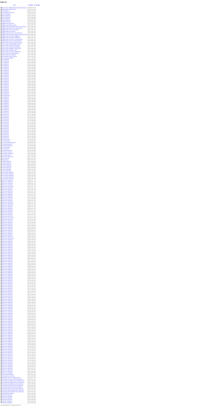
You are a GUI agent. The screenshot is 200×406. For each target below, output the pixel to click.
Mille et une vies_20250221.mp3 (7, 299)
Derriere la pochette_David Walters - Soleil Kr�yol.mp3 (11, 46)
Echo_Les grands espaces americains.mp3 (9, 142)
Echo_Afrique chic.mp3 (6, 139)
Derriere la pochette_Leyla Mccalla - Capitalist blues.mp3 (11, 51)
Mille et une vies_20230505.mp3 (7, 205)
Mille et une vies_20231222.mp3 (7, 220)
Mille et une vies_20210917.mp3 (7, 183)
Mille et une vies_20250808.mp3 (7, 333)
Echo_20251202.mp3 (5, 125)
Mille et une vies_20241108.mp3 (7, 286)
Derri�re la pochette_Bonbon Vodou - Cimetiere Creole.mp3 (12, 28)
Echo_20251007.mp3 (5, 112)
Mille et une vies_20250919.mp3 (7, 343)
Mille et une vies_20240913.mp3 (7, 274)
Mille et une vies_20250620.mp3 (7, 322)
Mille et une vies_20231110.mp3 (7, 214)
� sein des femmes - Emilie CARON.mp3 (9, 9)
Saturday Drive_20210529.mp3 (7, 399)
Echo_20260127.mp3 (5, 137)
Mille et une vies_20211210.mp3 (7, 187)
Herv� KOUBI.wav (5, 159)
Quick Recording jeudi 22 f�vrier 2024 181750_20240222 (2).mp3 (13, 382)
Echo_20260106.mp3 (5, 133)
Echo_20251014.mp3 (5, 114)
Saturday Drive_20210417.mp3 (7, 394)
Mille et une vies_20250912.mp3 (7, 341)
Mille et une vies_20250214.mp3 (7, 297)
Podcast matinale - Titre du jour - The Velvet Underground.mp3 (12, 379)
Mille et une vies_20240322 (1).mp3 (8, 238)
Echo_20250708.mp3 (5, 90)
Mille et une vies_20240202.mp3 (7, 230)
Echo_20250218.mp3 (5, 62)
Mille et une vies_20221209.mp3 (7, 200)
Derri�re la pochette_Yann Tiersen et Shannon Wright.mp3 (12, 40)
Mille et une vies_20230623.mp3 (7, 208)
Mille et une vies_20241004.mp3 (7, 278)
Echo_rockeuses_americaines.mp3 (7, 156)
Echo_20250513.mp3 (5, 78)
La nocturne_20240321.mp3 (6, 167)
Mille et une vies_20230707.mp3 (7, 211)
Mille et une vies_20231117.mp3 (7, 216)
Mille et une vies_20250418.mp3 (7, 308)
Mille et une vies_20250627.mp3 (7, 324)
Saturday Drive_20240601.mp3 (7, 402)
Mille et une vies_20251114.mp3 (7, 355)
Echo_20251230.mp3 (5, 131)
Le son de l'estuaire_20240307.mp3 (8, 175)
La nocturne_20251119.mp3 (6, 170)
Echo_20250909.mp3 (5, 106)
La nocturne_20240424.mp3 (6, 169)
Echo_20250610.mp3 (5, 84)
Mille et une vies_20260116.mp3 (7, 369)
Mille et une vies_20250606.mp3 (7, 319)
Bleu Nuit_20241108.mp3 (6, 15)
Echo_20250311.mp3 (5, 67)
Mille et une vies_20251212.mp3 (7, 361)
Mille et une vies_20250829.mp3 (7, 338)
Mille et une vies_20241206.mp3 (7, 292)
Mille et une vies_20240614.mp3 (7, 256)
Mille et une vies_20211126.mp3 (7, 184)
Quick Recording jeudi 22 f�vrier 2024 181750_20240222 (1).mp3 (13, 380)
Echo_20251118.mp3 (5, 122)
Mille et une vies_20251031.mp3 (7, 352)
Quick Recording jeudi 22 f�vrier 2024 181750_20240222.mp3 (12, 383)
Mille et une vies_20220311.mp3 (7, 189)
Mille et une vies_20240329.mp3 (7, 241)
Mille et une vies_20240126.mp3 (7, 228)
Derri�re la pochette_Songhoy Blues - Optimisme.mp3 (11, 37)
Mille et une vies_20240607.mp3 (7, 255)
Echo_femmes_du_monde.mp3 (7, 151)
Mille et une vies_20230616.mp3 (7, 206)
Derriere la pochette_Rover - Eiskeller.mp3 (9, 54)
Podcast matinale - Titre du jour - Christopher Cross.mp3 (11, 377)
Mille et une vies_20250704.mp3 (7, 325)
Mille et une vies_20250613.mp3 (7, 321)
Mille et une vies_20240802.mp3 (7, 264)
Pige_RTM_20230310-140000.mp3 (8, 374)
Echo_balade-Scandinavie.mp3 (7, 150)
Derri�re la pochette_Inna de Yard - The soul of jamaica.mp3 (12, 32)
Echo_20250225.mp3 (5, 64)
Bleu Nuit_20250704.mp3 (6, 17)
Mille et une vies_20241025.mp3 (7, 283)
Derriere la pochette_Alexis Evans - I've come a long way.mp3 (12, 42)
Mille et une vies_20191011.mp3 (7, 180)
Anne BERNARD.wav (6, 10)
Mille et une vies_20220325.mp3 (7, 192)
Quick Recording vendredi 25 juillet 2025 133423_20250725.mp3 (13, 390)
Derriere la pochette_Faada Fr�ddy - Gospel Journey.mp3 (11, 48)
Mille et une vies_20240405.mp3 (7, 242)
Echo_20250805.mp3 (5, 98)
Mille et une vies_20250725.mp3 (7, 330)
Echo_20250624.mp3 (5, 87)
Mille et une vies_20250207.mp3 (7, 296)
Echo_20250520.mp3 (5, 79)
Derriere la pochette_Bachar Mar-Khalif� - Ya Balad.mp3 (11, 43)
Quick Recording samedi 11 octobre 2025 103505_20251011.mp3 (13, 388)
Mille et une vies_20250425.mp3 (7, 310)
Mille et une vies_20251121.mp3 (7, 357)
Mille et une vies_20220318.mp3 (7, 191)
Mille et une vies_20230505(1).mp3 (8, 203)
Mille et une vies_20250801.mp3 (7, 332)
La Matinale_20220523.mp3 (6, 161)
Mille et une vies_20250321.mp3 (7, 303)
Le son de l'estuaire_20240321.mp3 (8, 178)
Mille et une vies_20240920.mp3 (7, 275)
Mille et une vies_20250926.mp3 (7, 344)
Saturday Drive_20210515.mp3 (7, 397)
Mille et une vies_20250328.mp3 (7, 305)
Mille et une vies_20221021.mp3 (7, 198)
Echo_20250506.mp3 (5, 76)
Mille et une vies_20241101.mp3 (7, 285)
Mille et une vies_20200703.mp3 (7, 181)
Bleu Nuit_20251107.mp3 (6, 18)
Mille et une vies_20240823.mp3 (7, 269)
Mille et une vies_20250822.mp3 (7, 336)
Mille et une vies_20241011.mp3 (7, 280)
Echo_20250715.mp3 (5, 92)
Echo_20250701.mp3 (5, 89)
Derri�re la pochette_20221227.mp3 (8, 23)
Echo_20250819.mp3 (5, 101)
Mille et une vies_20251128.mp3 (7, 358)
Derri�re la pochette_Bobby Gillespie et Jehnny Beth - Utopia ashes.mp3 (14, 26)
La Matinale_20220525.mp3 (6, 164)
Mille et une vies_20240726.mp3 (7, 263)
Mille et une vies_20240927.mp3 (7, 277)
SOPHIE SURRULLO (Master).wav (8, 393)
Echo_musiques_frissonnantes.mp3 (7, 153)
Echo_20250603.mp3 (5, 82)
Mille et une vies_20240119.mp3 (7, 227)
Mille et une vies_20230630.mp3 (7, 209)
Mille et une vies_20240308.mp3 (7, 234)
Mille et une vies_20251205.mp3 (7, 360)
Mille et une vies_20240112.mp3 (7, 225)
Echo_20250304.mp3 (5, 65)
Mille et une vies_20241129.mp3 (7, 291)
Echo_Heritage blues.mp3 (6, 140)
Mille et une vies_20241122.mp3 (7, 289)
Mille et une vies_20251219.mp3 (7, 363)
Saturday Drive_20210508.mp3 (7, 396)
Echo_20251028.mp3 (5, 117)
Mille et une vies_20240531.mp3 (7, 253)
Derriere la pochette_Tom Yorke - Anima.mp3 (9, 56)
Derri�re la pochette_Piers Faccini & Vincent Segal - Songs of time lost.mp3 (14, 34)
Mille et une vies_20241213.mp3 (7, 294)
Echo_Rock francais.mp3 (6, 147)
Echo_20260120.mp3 (5, 136)
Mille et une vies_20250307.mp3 (7, 302)
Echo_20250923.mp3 (5, 109)
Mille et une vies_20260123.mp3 (7, 371)
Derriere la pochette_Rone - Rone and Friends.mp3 (10, 53)
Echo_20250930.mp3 (5, 111)
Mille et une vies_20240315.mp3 (7, 236)
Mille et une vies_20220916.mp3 (7, 194)
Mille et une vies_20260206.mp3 (7, 372)
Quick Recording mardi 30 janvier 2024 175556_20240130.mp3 (12, 385)
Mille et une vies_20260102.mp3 (7, 366)
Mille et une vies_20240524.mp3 (7, 252)
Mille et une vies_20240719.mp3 (7, 261)
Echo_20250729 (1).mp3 (6, 95)
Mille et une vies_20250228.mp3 (7, 300)
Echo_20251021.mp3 (5, 115)
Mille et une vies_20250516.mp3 (7, 314)
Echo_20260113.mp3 (5, 134)
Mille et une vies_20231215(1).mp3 (8, 217)
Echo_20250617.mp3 (5, 86)
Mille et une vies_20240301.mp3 (7, 233)
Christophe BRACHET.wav (6, 21)
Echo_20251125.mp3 (5, 123)
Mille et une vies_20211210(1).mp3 (8, 186)
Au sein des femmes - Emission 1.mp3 (8, 12)
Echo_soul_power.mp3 (5, 158)
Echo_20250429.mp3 (5, 75)
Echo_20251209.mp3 (5, 126)
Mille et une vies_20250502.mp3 (7, 311)
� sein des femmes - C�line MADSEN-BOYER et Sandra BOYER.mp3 (14, 7)
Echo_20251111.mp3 (5, 120)
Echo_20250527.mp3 (5, 81)
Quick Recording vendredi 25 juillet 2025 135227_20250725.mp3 (13, 391)
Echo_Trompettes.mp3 (5, 148)
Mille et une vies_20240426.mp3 (7, 245)
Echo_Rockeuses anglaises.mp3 (7, 145)
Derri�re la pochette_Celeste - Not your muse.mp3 (10, 29)
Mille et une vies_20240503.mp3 (7, 247)
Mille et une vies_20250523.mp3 (7, 316)
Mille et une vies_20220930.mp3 (7, 197)
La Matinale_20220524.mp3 (6, 162)
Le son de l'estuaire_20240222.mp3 (8, 172)
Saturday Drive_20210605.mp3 (7, 401)
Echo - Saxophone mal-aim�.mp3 (7, 57)
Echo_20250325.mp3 (5, 70)
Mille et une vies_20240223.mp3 (7, 231)
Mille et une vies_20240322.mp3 (7, 239)
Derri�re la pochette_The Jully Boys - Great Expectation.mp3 (12, 39)
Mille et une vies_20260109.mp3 (7, 368)
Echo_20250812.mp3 (5, 100)
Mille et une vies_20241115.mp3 (7, 288)
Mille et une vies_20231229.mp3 (7, 222)
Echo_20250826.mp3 (5, 103)
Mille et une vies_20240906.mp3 (7, 272)
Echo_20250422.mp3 (5, 73)
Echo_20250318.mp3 (5, 68)
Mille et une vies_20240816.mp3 (7, 267)
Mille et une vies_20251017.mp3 (7, 349)
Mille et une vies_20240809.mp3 (7, 266)
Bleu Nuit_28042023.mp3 (6, 20)
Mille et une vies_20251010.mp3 (7, 347)
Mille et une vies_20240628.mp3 (7, 258)
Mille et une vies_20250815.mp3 (7, 335)
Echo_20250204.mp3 (5, 59)
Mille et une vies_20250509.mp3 (7, 313)
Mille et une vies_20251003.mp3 (7, 346)
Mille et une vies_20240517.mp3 (7, 250)
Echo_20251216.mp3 (5, 128)
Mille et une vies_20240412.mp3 (7, 244)
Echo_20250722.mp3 (5, 93)
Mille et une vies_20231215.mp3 (7, 219)
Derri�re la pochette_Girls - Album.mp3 (8, 31)
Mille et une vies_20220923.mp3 (7, 195)
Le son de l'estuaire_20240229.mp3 (8, 173)
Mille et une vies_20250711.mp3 (7, 327)
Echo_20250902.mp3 (5, 104)
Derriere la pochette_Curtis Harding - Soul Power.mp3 (11, 45)
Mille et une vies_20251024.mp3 (7, 350)
